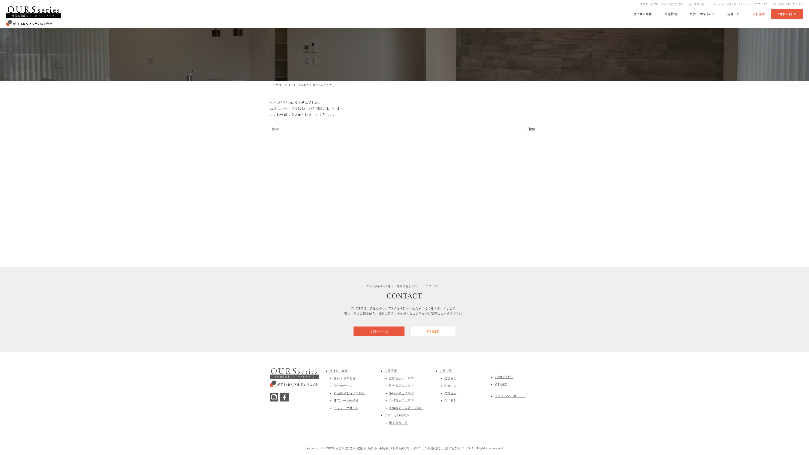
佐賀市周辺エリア (401, 386)
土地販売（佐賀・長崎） (406, 408)
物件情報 (390, 371)
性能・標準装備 (345, 378)
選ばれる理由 (338, 371)
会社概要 (450, 400)
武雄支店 (450, 378)
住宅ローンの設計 (346, 400)
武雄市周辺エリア (401, 378)
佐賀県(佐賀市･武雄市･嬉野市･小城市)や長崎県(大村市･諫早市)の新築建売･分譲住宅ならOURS (402, 448)
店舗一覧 (446, 371)
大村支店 (450, 393)
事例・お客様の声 (396, 415)
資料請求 (501, 384)
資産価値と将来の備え (349, 393)
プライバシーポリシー (510, 396)
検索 (532, 129)
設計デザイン (343, 386)
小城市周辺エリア (401, 393)
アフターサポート (346, 408)
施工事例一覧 (398, 423)
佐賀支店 (450, 386)
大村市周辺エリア (401, 400)
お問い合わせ (504, 377)
